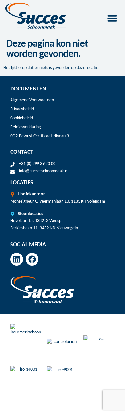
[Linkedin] (16, 259)
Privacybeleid (22, 109)
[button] (112, 18)
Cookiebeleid (21, 118)
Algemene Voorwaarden (32, 100)
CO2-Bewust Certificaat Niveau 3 (39, 136)
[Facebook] (32, 259)
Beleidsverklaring (25, 127)
